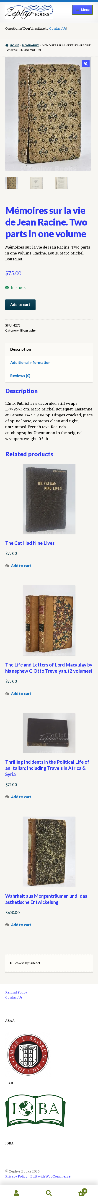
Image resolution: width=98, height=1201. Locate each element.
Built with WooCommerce (50, 1176)
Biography (30, 45)
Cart (75, 1189)
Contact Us (57, 28)
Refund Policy (16, 992)
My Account (16, 1193)
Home (14, 45)
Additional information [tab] (30, 362)
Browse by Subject (27, 963)
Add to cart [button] (21, 565)
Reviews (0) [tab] (20, 376)
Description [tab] (20, 349)
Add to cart (20, 304)
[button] (86, 63)
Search (49, 1193)
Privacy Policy (16, 1176)
